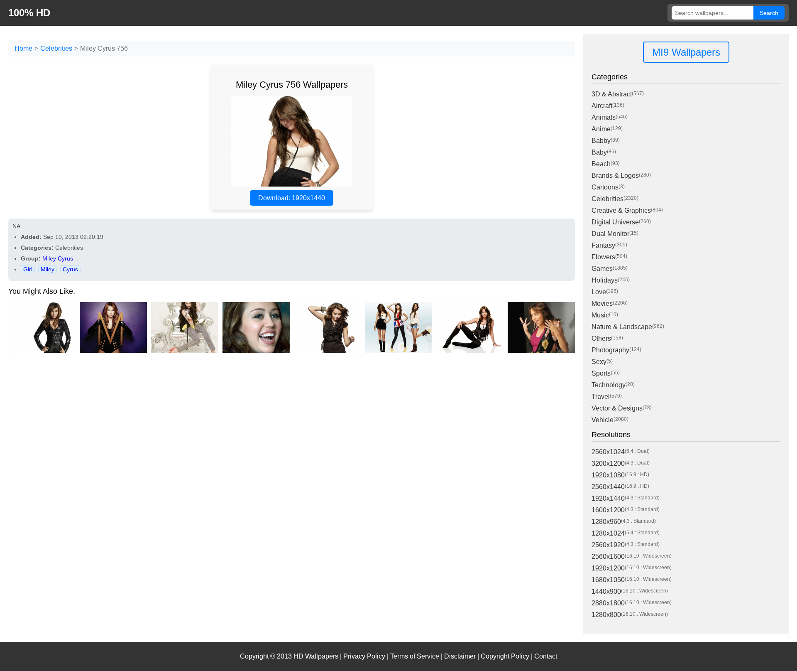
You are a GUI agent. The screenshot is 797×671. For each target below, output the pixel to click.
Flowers (603, 257)
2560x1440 (608, 486)
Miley (47, 269)
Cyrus (70, 269)
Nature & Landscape (622, 326)
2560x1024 (608, 451)
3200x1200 (608, 463)
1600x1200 (608, 510)
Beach (601, 163)
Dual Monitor (610, 233)
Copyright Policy (505, 656)
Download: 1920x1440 (291, 198)
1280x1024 (608, 533)
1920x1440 (608, 498)
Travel (601, 396)
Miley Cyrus (57, 258)
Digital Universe (615, 222)
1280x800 (606, 614)
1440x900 (606, 591)
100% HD (29, 12)
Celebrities (56, 48)
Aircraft (602, 105)
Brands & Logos (615, 175)
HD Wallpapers (315, 656)
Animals (604, 117)
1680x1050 (608, 579)
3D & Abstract (612, 94)
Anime (601, 129)
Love (599, 291)
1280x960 (606, 521)
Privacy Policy (364, 656)
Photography (610, 350)
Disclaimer (460, 656)
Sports (601, 373)
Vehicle (603, 419)
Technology (609, 384)
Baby (599, 152)
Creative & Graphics (621, 210)
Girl (27, 269)
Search (769, 13)
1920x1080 (608, 475)
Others (601, 338)
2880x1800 (608, 603)
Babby (601, 140)
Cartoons (605, 187)
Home (23, 48)
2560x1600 (608, 556)
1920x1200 (608, 568)
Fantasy (603, 245)
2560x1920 (608, 544)
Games (602, 268)
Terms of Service (414, 656)
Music (600, 315)
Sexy (599, 361)
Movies (602, 303)
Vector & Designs (617, 408)
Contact (545, 656)
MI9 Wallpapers (686, 52)
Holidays (605, 280)
